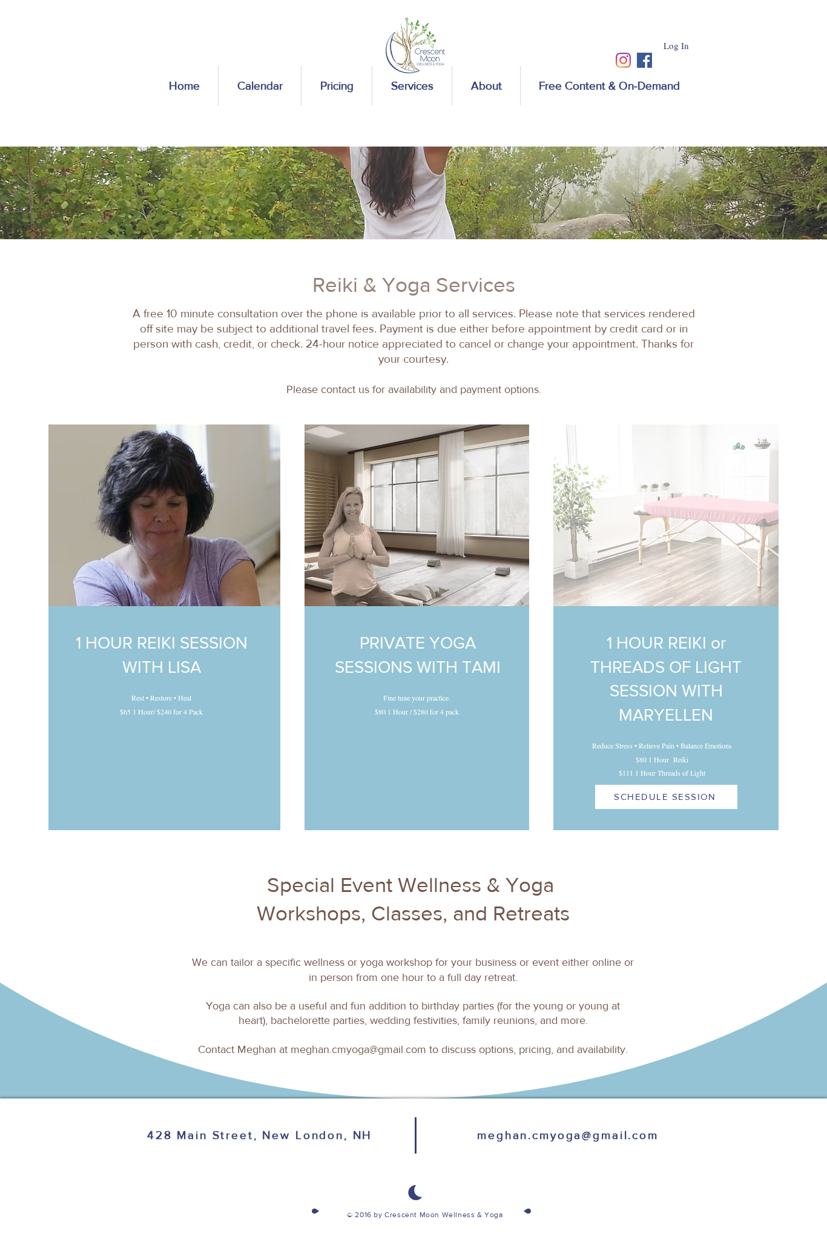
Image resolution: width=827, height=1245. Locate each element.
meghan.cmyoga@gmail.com (358, 1049)
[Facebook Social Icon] (644, 60)
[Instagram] (623, 60)
